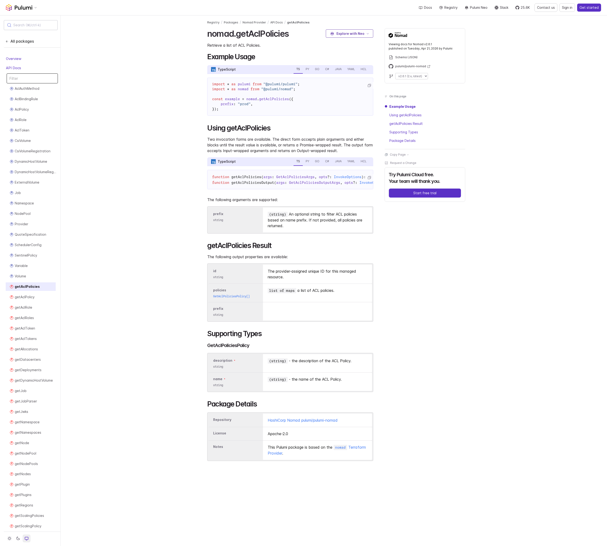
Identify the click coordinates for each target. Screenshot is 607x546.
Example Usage (402, 106)
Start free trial (425, 193)
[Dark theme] (18, 538)
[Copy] (369, 85)
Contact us (546, 7)
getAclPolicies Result (406, 124)
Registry (451, 7)
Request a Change (403, 163)
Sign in (567, 7)
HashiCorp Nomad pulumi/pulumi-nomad (303, 420)
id (214, 271)
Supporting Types (403, 132)
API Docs (13, 67)
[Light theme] (9, 538)
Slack (504, 7)
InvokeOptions (348, 177)
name (217, 379)
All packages (22, 41)
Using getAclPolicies (405, 115)
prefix (218, 214)
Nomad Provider (254, 22)
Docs (428, 7)
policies (219, 290)
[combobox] (31, 25)
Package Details (402, 141)
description (222, 360)
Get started (589, 7)
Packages (231, 22)
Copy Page (398, 154)
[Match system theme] (26, 538)
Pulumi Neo (478, 7)
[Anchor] (293, 33)
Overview (13, 58)
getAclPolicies (298, 22)
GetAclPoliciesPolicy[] (231, 296)
